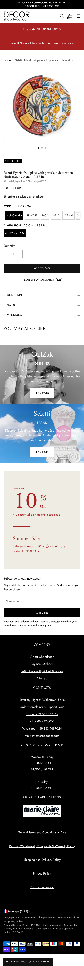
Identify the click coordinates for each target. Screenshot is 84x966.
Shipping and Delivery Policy (42, 859)
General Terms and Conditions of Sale (42, 832)
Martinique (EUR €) (18, 911)
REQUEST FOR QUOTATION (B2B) (42, 280)
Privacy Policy (42, 873)
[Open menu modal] (78, 16)
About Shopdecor (42, 656)
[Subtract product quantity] (7, 254)
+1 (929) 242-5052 (42, 721)
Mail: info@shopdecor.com (42, 736)
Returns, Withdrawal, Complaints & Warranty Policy (42, 846)
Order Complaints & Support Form (42, 707)
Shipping (9, 196)
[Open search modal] (62, 16)
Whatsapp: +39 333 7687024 (42, 728)
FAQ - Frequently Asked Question (42, 671)
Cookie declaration (42, 887)
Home (7, 60)
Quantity (9, 245)
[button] (38, 148)
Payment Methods (42, 664)
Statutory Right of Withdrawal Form (42, 699)
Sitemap (42, 678)
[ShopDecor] (17, 16)
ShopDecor (30, 917)
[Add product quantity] (18, 254)
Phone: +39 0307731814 (42, 714)
